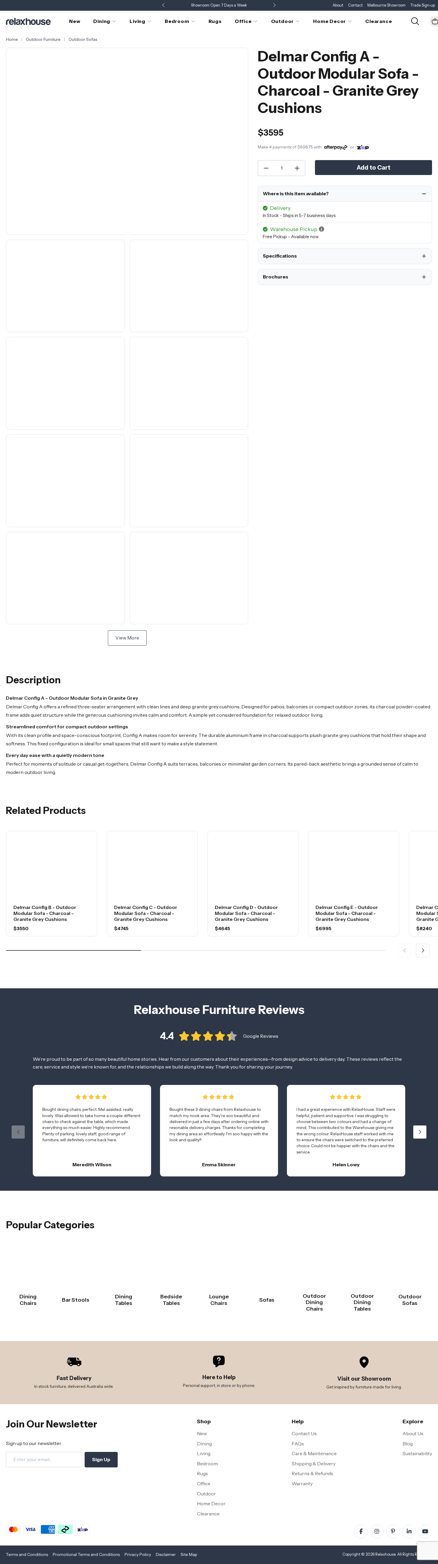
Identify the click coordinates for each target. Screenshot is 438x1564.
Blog (408, 1444)
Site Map (189, 1554)
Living (203, 1453)
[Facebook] (361, 1531)
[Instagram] (377, 1531)
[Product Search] (415, 21)
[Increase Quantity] (297, 168)
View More (127, 638)
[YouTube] (425, 1531)
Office (203, 1483)
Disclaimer (166, 1554)
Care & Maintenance (314, 1453)
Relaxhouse (385, 1554)
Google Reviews (260, 1036)
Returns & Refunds (312, 1473)
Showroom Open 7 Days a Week (219, 5)
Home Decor (211, 1503)
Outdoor (206, 1494)
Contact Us (304, 1433)
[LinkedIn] (409, 1531)
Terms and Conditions (27, 1554)
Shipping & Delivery (314, 1464)
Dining (204, 1444)
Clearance (208, 1514)
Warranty (302, 1483)
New (202, 1433)
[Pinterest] (393, 1531)
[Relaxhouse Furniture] (28, 21)
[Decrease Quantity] (266, 168)
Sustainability (417, 1453)
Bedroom (207, 1464)
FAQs (298, 1444)
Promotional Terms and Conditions (86, 1554)
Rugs (202, 1473)
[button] (274, 5)
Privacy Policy (138, 1554)
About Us (413, 1433)
